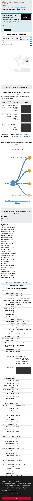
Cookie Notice (12, 490)
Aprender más (27, 136)
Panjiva (5, 2)
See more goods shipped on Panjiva (16, 282)
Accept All (16, 498)
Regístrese (7, 29)
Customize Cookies (16, 493)
